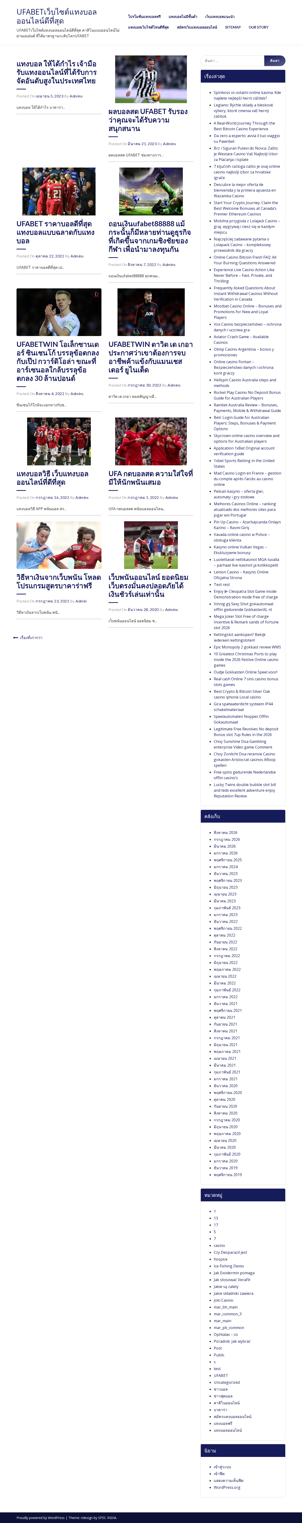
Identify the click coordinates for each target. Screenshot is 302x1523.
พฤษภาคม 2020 (227, 1133)
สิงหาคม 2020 (225, 1113)
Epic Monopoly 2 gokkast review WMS (247, 647)
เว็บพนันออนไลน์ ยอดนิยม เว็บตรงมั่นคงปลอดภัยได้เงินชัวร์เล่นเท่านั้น (149, 585)
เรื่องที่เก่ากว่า (31, 637)
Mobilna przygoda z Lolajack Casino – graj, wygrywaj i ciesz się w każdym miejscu (247, 226)
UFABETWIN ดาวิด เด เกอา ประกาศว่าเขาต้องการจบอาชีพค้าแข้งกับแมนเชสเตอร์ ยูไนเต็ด (151, 357)
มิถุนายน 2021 (226, 1044)
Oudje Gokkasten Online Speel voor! (245, 672)
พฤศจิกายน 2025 (228, 859)
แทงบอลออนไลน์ (228, 1430)
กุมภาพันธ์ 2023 (227, 907)
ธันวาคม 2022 (226, 921)
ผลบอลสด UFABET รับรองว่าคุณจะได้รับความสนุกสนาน (148, 119)
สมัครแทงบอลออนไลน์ (233, 1416)
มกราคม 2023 (226, 914)
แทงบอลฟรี (223, 1423)
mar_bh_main (226, 1307)
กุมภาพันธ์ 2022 (227, 990)
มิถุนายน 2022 (226, 962)
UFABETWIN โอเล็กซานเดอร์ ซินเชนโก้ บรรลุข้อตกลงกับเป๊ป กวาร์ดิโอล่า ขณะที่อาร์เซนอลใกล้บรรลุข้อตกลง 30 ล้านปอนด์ (58, 361)
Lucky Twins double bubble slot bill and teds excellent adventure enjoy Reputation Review (245, 790)
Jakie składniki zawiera (233, 1293)
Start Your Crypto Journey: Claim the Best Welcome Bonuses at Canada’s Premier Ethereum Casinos (246, 208)
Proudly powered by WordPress (41, 1517)
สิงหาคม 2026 (225, 832)
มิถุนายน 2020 (226, 1126)
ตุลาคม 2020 (224, 1099)
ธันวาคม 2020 (226, 1085)
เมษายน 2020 (225, 1140)
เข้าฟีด (219, 1473)
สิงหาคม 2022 (225, 948)
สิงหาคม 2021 (225, 1031)
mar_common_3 (228, 1314)
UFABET (221, 1375)
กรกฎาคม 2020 (227, 1120)
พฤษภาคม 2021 (227, 1051)
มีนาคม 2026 (225, 846)
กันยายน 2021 (225, 1024)
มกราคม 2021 (226, 1078)
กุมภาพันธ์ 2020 (227, 1154)
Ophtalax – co (226, 1334)
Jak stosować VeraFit (232, 1279)
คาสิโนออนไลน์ (227, 1402)
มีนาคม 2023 (225, 901)
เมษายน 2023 (225, 894)
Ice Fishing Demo (229, 1266)
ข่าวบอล (221, 1389)
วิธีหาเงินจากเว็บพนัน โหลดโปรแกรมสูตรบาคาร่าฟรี (59, 581)
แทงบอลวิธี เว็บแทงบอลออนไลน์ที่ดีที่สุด (52, 477)
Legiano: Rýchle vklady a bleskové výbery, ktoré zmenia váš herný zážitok (243, 110)
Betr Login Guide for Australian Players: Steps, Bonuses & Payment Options (245, 423)
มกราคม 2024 (226, 866)
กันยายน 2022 (225, 942)
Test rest (222, 584)
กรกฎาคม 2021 (227, 1037)
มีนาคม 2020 (225, 1147)
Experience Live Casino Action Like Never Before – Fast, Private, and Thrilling (244, 275)
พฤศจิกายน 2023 (228, 880)
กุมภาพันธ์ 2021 (227, 1072)
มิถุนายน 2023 (226, 887)
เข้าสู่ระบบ (222, 1466)
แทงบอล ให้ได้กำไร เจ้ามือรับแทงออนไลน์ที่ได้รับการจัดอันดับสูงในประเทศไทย (57, 72)
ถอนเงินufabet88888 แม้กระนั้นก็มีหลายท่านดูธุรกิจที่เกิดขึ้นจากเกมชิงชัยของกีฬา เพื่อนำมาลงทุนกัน (150, 236)
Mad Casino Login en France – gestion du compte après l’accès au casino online (247, 479)
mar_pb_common (229, 1327)
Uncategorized (227, 1382)
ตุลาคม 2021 (224, 1017)
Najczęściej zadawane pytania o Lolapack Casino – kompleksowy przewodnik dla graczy (242, 244)
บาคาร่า (220, 1409)
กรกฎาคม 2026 (227, 839)
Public (219, 1355)
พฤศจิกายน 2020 (228, 1092)
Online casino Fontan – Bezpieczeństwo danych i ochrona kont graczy (243, 367)
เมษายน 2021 (225, 1058)
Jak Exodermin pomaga (234, 1272)
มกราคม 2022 (226, 996)
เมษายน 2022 (225, 976)
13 (216, 1218)
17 (216, 1225)
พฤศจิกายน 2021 (228, 1010)
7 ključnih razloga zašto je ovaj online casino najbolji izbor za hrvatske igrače (247, 172)
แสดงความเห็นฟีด (228, 1480)
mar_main (222, 1320)
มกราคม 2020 (226, 1161)
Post (218, 1348)
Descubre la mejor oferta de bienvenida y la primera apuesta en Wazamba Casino (245, 190)
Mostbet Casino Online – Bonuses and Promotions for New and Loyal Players (247, 311)
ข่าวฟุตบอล (223, 1396)
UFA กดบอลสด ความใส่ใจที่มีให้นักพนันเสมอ (151, 477)
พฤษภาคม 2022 (227, 969)
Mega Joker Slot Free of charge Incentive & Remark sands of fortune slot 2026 (246, 622)
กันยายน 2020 (225, 1106)
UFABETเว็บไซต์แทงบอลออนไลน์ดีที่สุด (57, 16)
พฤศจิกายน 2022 (228, 928)
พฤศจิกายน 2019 (228, 1174)
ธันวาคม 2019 (226, 1167)
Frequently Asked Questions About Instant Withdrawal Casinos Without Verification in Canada (246, 293)
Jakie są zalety (226, 1286)
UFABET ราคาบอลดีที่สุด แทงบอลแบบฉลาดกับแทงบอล (56, 232)
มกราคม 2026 (226, 853)
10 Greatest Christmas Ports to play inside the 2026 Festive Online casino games (246, 659)
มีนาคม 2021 (225, 1065)
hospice (220, 1259)
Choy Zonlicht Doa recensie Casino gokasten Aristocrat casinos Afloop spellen (245, 759)
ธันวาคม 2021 (226, 1003)
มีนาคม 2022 (225, 983)
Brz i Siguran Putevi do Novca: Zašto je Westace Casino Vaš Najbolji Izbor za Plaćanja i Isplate (246, 154)
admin (81, 601)
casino (219, 1245)
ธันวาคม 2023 (226, 873)
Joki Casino (223, 1300)
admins (76, 96)
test (217, 1368)
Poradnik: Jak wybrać (232, 1341)
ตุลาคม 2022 (224, 935)
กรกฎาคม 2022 (227, 955)
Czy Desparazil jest (230, 1252)
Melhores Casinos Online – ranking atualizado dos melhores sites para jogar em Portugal (245, 509)
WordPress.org (227, 1487)
